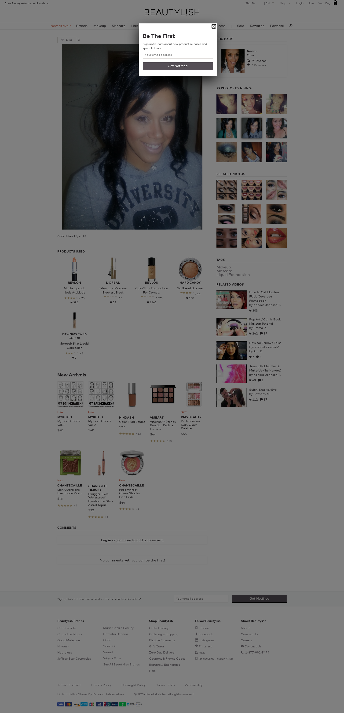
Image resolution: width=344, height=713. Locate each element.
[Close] (214, 26)
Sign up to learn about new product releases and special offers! (175, 46)
